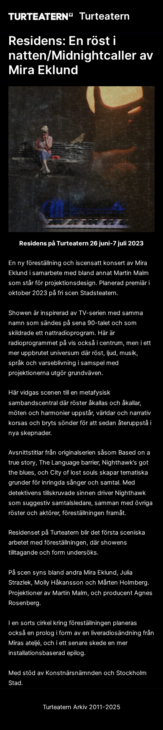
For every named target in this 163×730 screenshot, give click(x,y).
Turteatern (104, 16)
